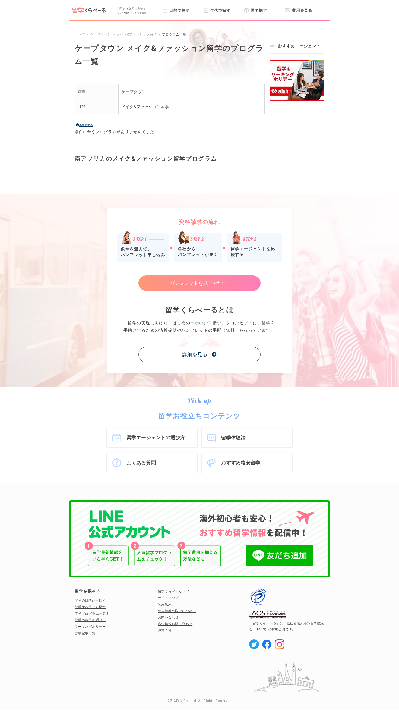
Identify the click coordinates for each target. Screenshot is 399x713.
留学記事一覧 (85, 633)
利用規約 (165, 604)
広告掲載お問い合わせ (175, 624)
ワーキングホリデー (90, 627)
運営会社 (165, 630)
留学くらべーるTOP (173, 591)
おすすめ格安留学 (240, 463)
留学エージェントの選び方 (155, 437)
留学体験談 (233, 438)
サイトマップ (168, 598)
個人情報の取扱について (177, 611)
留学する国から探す (90, 607)
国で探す (259, 10)
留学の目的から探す (90, 600)
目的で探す (179, 10)
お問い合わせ (168, 617)
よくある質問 (141, 463)
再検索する (86, 125)
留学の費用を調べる (90, 620)
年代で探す (220, 10)
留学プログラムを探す (92, 613)
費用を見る (302, 10)
